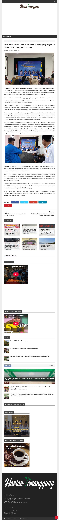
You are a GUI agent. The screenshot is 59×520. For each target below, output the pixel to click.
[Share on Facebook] (15, 202)
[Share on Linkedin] (42, 202)
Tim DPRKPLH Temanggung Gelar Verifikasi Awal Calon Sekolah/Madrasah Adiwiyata (32, 394)
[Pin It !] (8, 205)
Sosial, (18, 50)
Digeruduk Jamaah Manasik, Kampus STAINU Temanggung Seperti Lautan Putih (30, 356)
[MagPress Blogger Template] (29, 7)
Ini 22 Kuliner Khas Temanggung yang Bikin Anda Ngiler (24, 348)
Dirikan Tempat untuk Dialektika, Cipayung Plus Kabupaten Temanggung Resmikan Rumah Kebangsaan (11, 246)
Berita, (15, 50)
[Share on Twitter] (24, 202)
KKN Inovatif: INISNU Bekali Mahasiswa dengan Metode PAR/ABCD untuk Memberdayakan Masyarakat (29, 230)
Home (6, 40)
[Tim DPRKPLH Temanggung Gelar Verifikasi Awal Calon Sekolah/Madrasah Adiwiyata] (6, 398)
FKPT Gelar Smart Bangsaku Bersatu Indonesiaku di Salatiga (29, 248)
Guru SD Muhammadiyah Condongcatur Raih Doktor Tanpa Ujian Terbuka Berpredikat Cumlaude (11, 232)
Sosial (13, 40)
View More (50, 365)
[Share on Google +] (33, 202)
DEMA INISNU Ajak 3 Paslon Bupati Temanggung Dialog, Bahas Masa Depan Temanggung (45, 232)
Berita (9, 40)
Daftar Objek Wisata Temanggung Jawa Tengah (22, 340)
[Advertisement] (29, 22)
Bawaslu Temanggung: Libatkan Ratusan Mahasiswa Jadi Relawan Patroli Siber (46, 247)
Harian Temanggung (15, 518)
